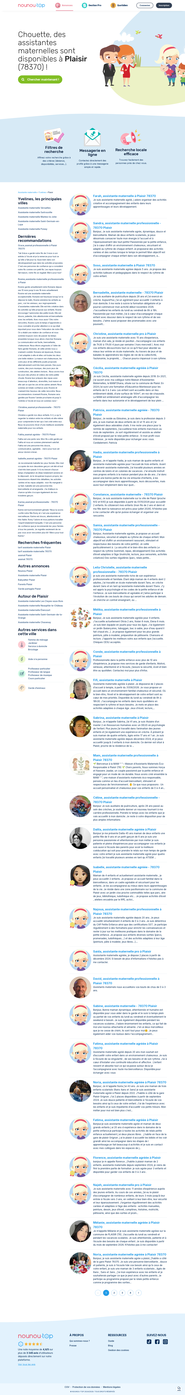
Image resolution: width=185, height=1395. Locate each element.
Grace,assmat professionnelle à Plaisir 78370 (37, 247)
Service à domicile (37, 646)
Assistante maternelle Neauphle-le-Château (40, 605)
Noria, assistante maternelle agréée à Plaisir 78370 (129, 1082)
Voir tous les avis (26, 1364)
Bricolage (33, 649)
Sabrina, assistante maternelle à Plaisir (121, 717)
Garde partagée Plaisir (29, 588)
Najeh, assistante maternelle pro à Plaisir (122, 1185)
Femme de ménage (38, 639)
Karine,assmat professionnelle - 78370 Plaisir (38, 504)
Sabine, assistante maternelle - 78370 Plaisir (125, 1006)
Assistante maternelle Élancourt (34, 610)
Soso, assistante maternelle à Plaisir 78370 (124, 265)
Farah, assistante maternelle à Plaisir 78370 (124, 196)
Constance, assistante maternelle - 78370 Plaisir (128, 494)
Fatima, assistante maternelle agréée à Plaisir (125, 1120)
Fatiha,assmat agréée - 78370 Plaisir (37, 434)
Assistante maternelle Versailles (34, 207)
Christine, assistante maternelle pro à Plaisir (124, 334)
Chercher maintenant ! (43, 79)
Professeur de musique (40, 675)
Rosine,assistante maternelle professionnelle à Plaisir (41, 281)
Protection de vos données (86, 1387)
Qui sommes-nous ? (79, 1341)
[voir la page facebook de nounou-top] (157, 1341)
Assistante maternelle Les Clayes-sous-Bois (40, 601)
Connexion (145, 5)
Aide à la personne (37, 659)
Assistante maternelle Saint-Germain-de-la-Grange (40, 616)
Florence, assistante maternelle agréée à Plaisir (127, 1157)
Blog (110, 1345)
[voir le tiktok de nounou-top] (149, 1341)
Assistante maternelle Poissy (32, 229)
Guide (111, 1341)
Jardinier (32, 643)
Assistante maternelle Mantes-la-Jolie (37, 216)
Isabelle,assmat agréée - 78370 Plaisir (37, 458)
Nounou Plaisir (25, 571)
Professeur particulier (39, 668)
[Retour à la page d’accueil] (31, 5)
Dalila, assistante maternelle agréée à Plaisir (124, 829)
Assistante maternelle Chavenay (34, 622)
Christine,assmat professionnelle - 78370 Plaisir (39, 409)
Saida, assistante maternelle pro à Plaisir (122, 951)
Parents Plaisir (25, 584)
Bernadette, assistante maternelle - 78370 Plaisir (128, 292)
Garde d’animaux (36, 688)
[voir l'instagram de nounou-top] (165, 1341)
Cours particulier (36, 678)
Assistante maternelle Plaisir (32, 575)
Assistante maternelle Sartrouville (35, 212)
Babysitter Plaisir (26, 579)
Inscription (164, 5)
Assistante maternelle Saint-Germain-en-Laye (39, 223)
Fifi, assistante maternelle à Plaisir (117, 680)
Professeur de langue (39, 672)
